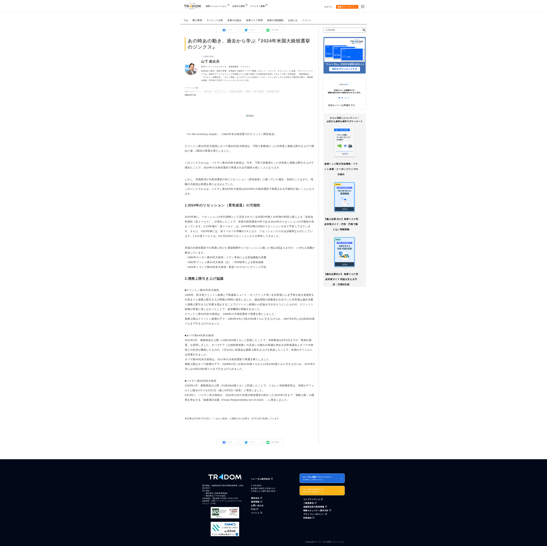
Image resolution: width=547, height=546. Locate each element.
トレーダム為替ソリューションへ (322, 478)
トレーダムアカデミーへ (322, 490)
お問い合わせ (257, 505)
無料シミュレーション (216, 6)
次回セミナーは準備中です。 (342, 105)
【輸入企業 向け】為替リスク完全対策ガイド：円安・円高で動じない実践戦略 (341, 224)
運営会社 (255, 498)
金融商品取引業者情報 (313, 507)
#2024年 (208, 91)
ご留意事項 (308, 503)
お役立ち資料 (238, 6)
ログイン (328, 7)
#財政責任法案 (273, 91)
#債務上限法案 (236, 91)
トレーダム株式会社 (260, 479)
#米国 (248, 91)
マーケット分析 (214, 20)
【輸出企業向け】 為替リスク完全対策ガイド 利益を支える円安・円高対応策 (341, 279)
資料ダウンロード (346, 7)
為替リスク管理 (254, 20)
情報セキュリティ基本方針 (316, 510)
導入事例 (197, 20)
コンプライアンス (311, 499)
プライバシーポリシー (313, 514)
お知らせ (293, 20)
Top (186, 20)
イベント (306, 20)
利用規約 (307, 518)
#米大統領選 (259, 91)
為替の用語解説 (275, 20)
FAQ (253, 509)
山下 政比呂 (210, 61)
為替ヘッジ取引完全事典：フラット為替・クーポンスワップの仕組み (341, 169)
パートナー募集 (257, 6)
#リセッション (221, 91)
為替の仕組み (234, 20)
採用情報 (255, 502)
